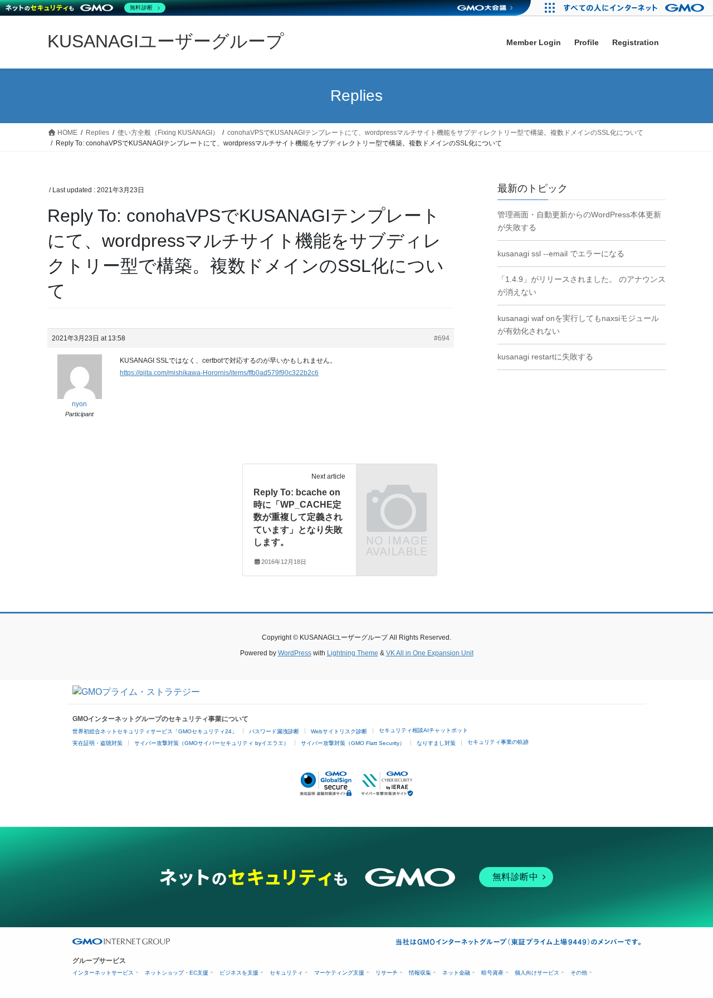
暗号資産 (492, 973)
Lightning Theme (352, 653)
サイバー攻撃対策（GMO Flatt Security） (353, 743)
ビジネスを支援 (238, 973)
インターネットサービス (103, 973)
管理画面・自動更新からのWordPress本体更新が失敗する (579, 221)
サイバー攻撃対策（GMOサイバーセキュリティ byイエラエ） (211, 743)
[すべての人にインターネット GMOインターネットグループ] (635, 8)
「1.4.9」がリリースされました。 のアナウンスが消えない (581, 285)
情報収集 (420, 973)
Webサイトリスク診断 (339, 731)
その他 (578, 973)
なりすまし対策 (436, 743)
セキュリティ (286, 973)
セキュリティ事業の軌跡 (498, 742)
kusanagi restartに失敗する (545, 356)
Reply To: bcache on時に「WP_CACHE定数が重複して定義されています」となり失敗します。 (298, 517)
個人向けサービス (537, 973)
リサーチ (386, 973)
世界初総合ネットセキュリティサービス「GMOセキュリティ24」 (154, 731)
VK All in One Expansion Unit (429, 653)
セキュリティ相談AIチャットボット (423, 730)
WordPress (294, 653)
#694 (442, 338)
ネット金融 (456, 973)
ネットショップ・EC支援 (176, 973)
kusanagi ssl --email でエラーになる (560, 253)
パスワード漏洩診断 (274, 731)
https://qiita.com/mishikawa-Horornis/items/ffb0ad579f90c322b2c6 (219, 373)
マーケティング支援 (339, 973)
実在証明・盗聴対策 (97, 743)
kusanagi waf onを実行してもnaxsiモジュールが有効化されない (578, 324)
